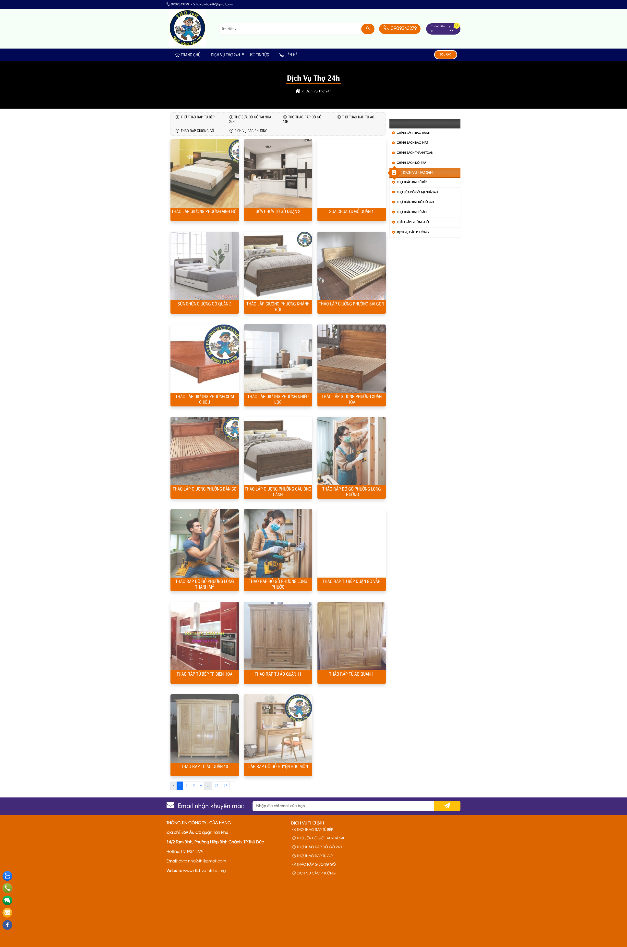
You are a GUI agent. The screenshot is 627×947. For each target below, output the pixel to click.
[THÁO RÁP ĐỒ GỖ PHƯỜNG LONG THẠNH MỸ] (204, 543)
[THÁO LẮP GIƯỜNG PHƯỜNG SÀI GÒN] (351, 266)
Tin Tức (262, 54)
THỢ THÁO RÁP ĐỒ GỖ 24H (415, 202)
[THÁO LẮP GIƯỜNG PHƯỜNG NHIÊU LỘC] (278, 358)
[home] (298, 91)
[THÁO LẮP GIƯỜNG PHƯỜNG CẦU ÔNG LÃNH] (278, 451)
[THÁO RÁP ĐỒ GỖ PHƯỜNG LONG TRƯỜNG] (351, 451)
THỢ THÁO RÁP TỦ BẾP (412, 182)
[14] (187, 45)
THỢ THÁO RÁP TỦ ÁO (412, 212)
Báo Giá (445, 54)
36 (216, 785)
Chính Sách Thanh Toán (415, 152)
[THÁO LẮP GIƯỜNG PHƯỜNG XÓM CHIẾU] (204, 358)
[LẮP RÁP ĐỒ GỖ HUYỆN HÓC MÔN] (278, 728)
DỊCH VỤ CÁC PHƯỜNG (413, 232)
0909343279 (403, 28)
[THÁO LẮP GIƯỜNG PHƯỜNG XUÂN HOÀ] (351, 358)
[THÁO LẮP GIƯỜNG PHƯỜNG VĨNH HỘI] (204, 173)
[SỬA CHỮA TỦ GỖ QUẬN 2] (278, 173)
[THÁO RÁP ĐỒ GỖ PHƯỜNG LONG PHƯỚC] (278, 543)
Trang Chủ (191, 54)
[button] (451, 28)
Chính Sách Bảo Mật (412, 142)
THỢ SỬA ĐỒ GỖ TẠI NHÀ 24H (417, 192)
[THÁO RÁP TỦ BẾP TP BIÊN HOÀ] (204, 636)
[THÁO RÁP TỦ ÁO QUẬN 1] (351, 636)
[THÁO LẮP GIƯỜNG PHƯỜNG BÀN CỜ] (204, 451)
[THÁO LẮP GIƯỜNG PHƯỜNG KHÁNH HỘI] (278, 266)
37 (225, 785)
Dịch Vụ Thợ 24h (225, 54)
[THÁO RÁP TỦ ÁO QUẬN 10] (204, 728)
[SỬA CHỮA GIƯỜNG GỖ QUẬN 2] (204, 266)
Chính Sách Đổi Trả (411, 162)
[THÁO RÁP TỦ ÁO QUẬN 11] (278, 636)
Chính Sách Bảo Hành (413, 133)
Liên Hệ (291, 54)
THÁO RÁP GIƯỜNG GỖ (413, 222)
